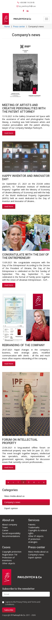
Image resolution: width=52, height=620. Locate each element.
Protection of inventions (8, 559)
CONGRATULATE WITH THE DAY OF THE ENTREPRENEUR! (25, 256)
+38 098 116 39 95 (27, 2)
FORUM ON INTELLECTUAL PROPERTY (20, 441)
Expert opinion (11, 508)
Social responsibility (11, 533)
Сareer (5, 530)
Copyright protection (11, 551)
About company (9, 524)
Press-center (19, 26)
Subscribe (8, 610)
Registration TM (9, 554)
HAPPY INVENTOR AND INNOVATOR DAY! (26, 177)
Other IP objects (35, 536)
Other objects (8, 563)
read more (8, 133)
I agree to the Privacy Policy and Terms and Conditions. (22, 603)
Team (5, 527)
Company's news (12, 502)
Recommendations (11, 536)
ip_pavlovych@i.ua (27, 6)
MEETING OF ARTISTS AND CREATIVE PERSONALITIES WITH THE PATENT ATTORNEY (23, 108)
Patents (31, 524)
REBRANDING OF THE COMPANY (23, 345)
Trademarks (33, 527)
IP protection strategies (34, 540)
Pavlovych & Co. (19, 615)
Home (7, 26)
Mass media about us (14, 496)
